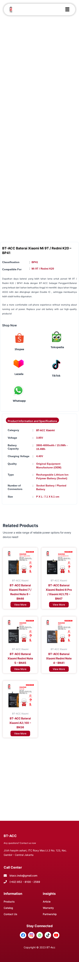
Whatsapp (19, 400)
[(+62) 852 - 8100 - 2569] (5, 881)
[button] (67, 9)
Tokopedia (57, 347)
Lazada (19, 374)
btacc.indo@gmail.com (23, 875)
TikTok (56, 375)
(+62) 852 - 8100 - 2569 (25, 881)
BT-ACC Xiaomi (45, 430)
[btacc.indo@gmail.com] (5, 875)
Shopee (19, 349)
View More (20, 604)
